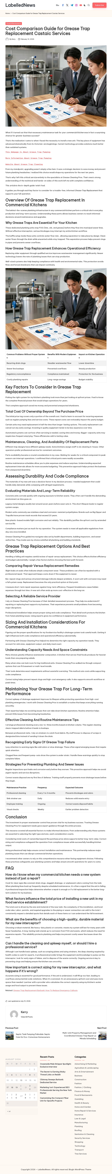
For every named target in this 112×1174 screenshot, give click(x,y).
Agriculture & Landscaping (86, 1068)
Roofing (78, 1130)
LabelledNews (20, 5)
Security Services (82, 1138)
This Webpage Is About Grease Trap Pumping (27, 152)
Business (78, 1075)
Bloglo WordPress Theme (80, 1169)
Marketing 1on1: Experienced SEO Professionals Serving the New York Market (56, 1090)
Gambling (79, 1099)
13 (21, 1080)
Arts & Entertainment (84, 1072)
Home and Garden (83, 1107)
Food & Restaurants (14, 24)
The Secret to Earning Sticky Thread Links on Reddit (52, 1073)
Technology (80, 1146)
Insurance (79, 1115)
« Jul (8, 1111)
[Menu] (57, 5)
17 (8, 1087)
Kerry (24, 1012)
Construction (80, 1079)
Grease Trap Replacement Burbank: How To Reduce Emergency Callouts (45, 990)
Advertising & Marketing (85, 1064)
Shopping (79, 1142)
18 (12, 1087)
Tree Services (81, 1154)
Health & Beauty (82, 1103)
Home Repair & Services (85, 1111)
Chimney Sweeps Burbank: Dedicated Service (52, 1081)
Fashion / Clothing (83, 1087)
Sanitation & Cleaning (84, 1134)
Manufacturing (81, 1122)
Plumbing (79, 1126)
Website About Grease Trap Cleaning (24, 164)
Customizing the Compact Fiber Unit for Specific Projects (54, 1099)
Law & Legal (80, 1118)
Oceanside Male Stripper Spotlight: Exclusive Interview (55, 1065)
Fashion (78, 1083)
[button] (99, 5)
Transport (79, 1150)
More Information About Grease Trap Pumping (28, 158)
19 (17, 1087)
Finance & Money (82, 1091)
